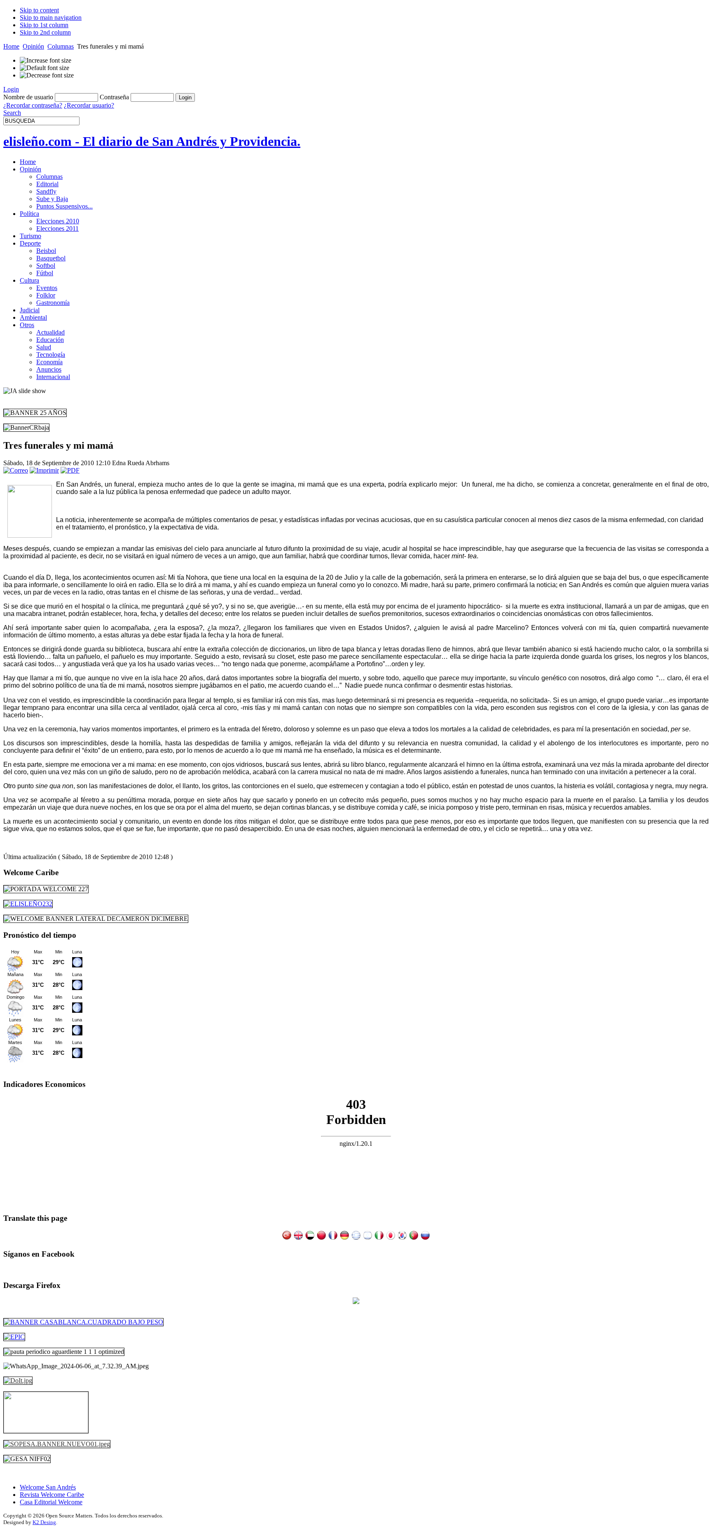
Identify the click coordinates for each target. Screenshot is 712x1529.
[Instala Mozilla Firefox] (356, 1301)
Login (11, 89)
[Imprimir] (44, 470)
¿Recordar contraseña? (32, 105)
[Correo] (15, 470)
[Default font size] (44, 68)
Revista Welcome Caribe (52, 1494)
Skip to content (39, 10)
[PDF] (70, 470)
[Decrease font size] (47, 75)
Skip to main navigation (51, 17)
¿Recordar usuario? (89, 105)
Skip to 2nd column (45, 32)
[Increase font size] (45, 60)
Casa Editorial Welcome (51, 1502)
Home (11, 46)
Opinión (33, 46)
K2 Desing (44, 1522)
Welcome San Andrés (48, 1487)
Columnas (60, 46)
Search (12, 112)
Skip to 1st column (44, 24)
